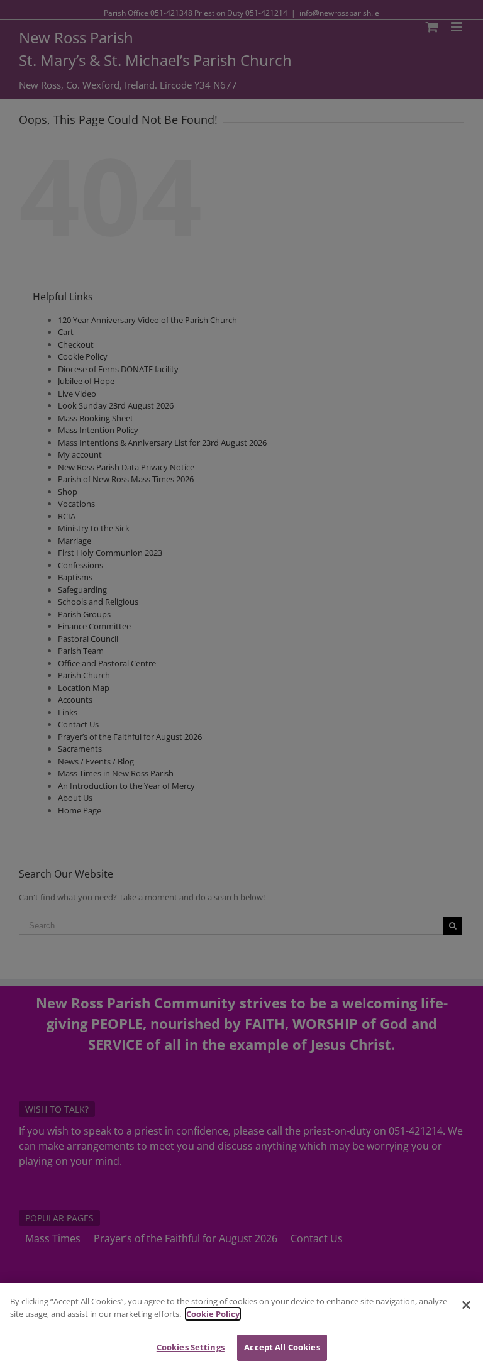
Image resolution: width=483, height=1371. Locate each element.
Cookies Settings (191, 1347)
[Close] (466, 1305)
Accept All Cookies (281, 1347)
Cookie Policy (213, 1313)
